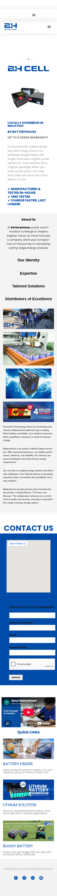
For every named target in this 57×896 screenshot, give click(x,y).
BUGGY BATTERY (18, 846)
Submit (16, 677)
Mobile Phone (18, 647)
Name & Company (22, 622)
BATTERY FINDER (18, 763)
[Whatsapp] (33, 878)
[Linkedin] (41, 878)
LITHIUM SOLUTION (19, 805)
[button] (33, 14)
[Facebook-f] (16, 878)
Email (13, 635)
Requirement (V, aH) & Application (31, 609)
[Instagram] (24, 878)
